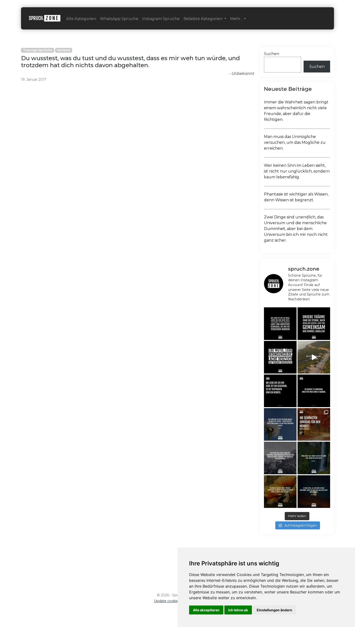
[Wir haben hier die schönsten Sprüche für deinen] (314, 424)
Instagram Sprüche (161, 18)
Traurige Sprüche (37, 50)
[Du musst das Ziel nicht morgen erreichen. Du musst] (280, 491)
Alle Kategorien (81, 18)
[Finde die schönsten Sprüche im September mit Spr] (314, 357)
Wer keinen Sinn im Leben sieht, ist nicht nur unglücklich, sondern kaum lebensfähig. (297, 171)
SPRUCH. (44, 18)
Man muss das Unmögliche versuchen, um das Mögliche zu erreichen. (295, 142)
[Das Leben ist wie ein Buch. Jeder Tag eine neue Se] (280, 323)
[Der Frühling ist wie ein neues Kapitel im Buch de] (280, 424)
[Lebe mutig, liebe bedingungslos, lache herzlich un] (280, 357)
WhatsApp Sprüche (119, 18)
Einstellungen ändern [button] (274, 610)
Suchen (271, 53)
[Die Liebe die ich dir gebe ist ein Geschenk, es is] (280, 391)
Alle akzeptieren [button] (206, 610)
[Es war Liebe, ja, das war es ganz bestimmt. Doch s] (314, 491)
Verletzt (63, 50)
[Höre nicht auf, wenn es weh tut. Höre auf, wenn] (314, 458)
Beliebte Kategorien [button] (203, 18)
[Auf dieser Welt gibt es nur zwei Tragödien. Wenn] (280, 458)
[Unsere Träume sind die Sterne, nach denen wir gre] (314, 323)
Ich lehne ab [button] (238, 610)
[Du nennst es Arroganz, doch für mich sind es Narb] (314, 391)
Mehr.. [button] (236, 18)
